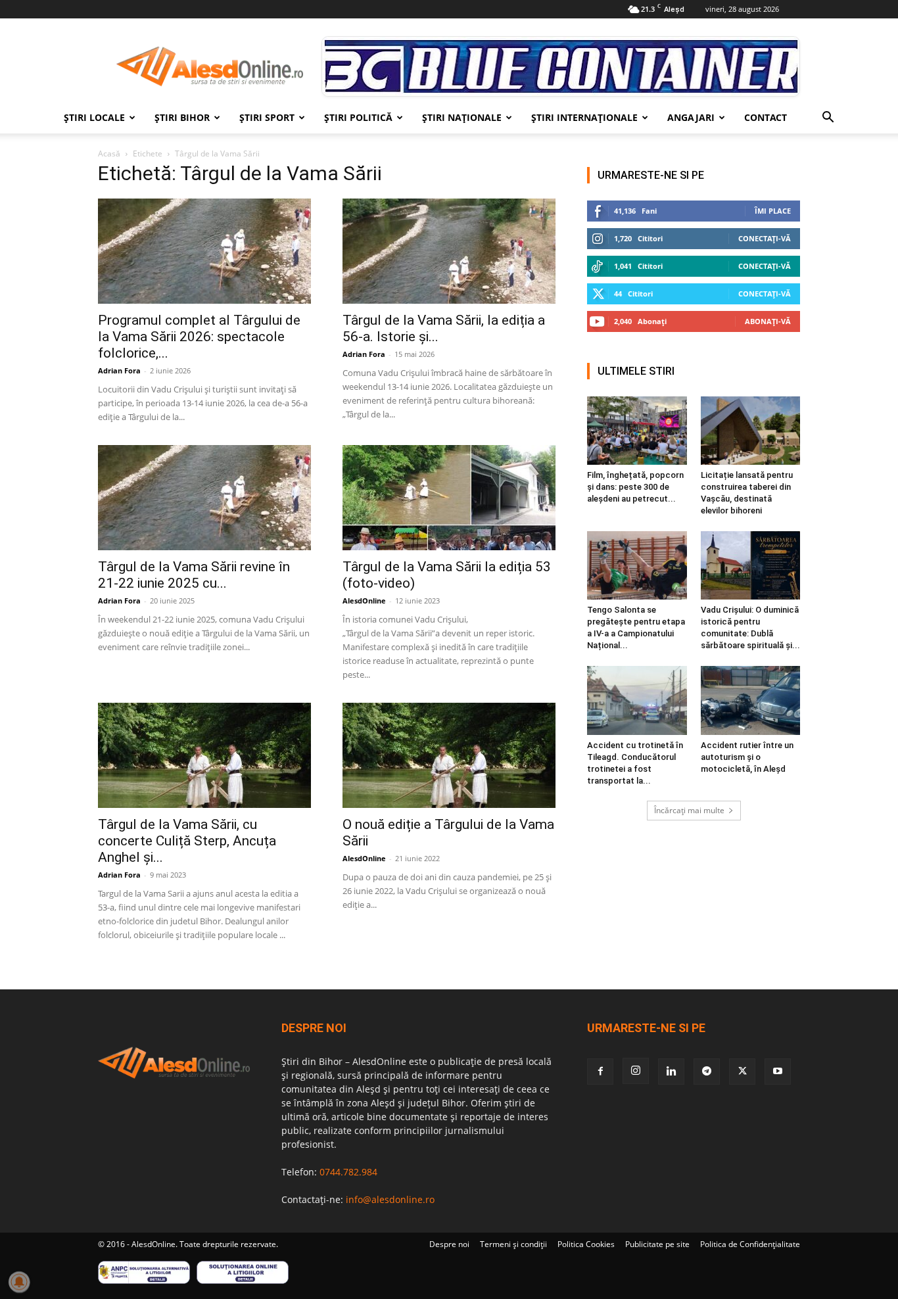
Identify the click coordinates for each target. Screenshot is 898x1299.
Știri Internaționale (584, 117)
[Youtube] (778, 1071)
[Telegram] (707, 1071)
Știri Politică (358, 117)
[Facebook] (600, 1071)
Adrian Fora (119, 370)
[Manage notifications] (19, 1281)
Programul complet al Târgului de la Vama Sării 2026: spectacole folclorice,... (199, 336)
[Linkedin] (671, 1071)
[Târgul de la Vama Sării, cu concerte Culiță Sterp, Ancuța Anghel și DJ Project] (204, 755)
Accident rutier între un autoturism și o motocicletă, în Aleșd (747, 757)
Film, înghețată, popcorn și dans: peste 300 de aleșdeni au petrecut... (635, 487)
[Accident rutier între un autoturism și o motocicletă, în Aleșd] (751, 700)
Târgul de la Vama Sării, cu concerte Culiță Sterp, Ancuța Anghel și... (187, 840)
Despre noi (449, 1244)
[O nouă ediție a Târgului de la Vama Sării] (449, 755)
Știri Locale (94, 117)
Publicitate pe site (657, 1244)
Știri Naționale (462, 117)
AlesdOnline (364, 600)
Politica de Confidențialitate (750, 1244)
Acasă (109, 153)
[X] (742, 1071)
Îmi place (773, 211)
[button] (827, 118)
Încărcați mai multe (689, 810)
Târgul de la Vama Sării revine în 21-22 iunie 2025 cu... (194, 575)
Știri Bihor (182, 117)
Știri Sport (267, 117)
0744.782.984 (348, 1172)
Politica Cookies (586, 1244)
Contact (765, 117)
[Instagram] (636, 1071)
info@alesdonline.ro (390, 1199)
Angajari (691, 117)
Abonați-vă (768, 321)
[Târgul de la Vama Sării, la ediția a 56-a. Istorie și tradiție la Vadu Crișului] (449, 251)
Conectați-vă (764, 238)
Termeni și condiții (513, 1244)
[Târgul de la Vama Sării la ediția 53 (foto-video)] (449, 497)
